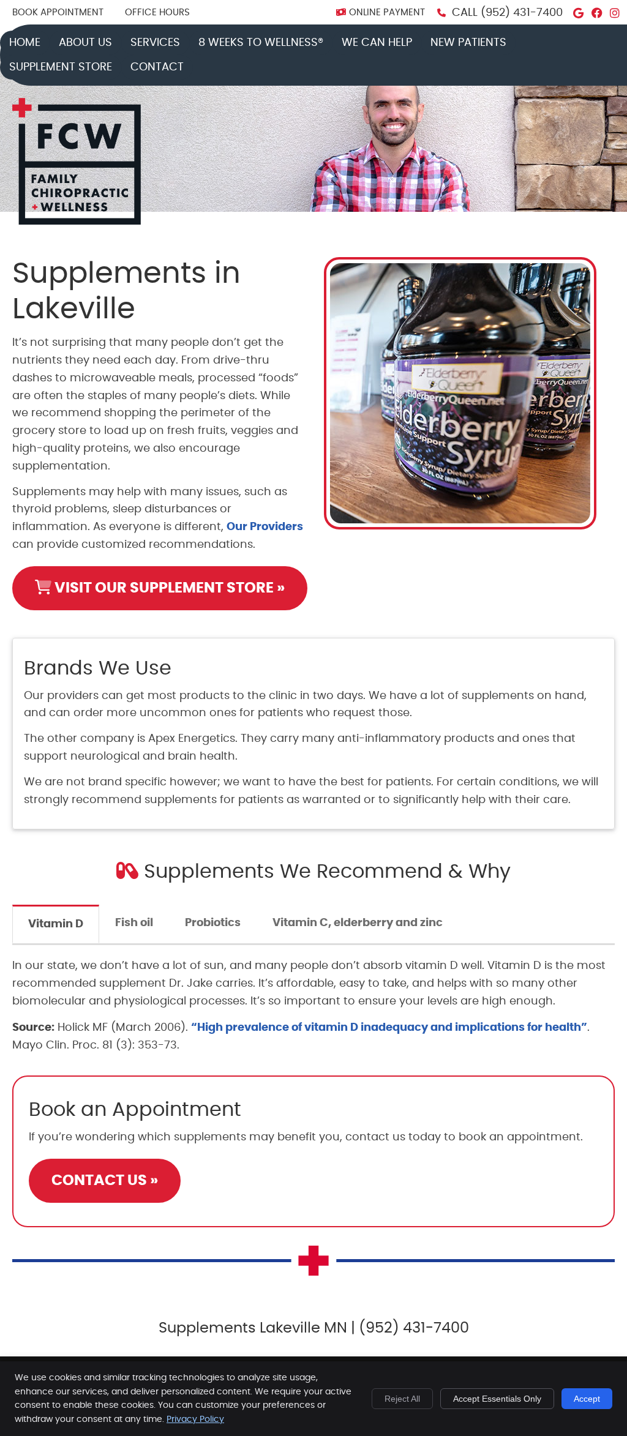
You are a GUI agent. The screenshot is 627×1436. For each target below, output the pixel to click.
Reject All (402, 1399)
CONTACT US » (104, 1180)
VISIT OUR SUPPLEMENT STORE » (168, 588)
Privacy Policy (195, 1419)
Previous (313, 403)
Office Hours (157, 12)
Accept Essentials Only (497, 1399)
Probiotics (213, 923)
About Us (85, 42)
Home (24, 42)
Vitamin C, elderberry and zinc (357, 923)
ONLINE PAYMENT (387, 12)
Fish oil (134, 923)
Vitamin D (55, 924)
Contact (157, 67)
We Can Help (377, 42)
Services (155, 42)
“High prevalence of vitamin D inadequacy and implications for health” (389, 1027)
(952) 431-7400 (522, 12)
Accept (587, 1399)
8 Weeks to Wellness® (260, 42)
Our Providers (265, 527)
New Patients (468, 42)
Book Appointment (57, 12)
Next (607, 403)
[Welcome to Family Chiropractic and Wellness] (76, 221)
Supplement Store (60, 67)
